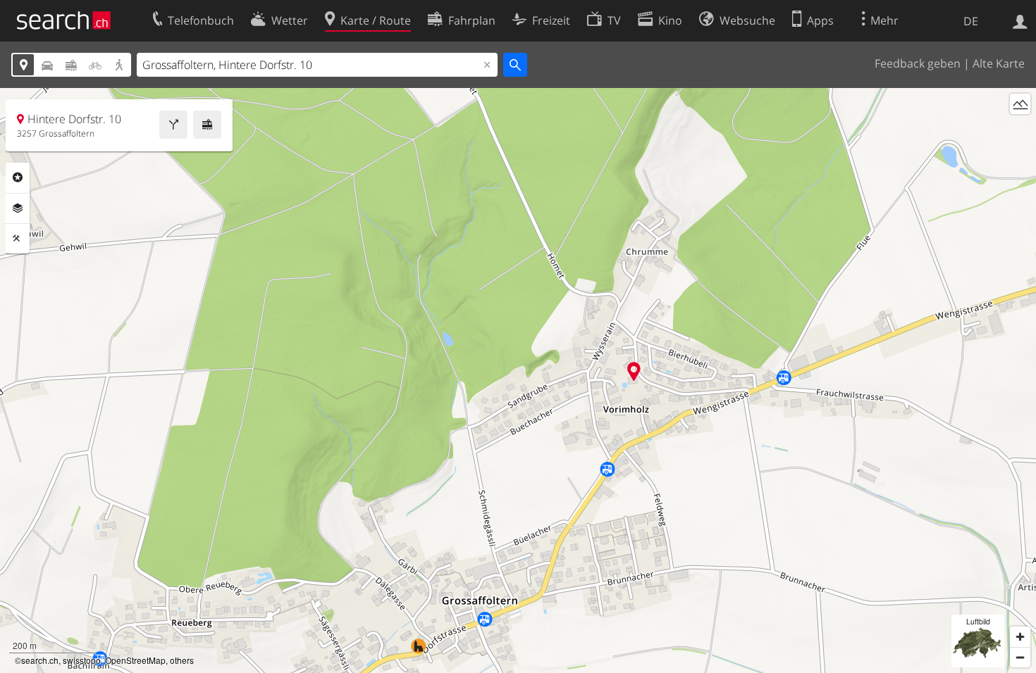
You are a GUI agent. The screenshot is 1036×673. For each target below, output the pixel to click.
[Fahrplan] (207, 125)
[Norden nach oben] (1020, 130)
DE (970, 21)
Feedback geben (918, 63)
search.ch (39, 660)
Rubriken (18, 177)
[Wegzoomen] (1020, 657)
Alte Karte (999, 63)
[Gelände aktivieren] (1020, 104)
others (182, 660)
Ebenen (18, 208)
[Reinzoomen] (1020, 637)
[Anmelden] (1020, 20)
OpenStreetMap (135, 660)
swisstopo (82, 660)
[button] (634, 371)
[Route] (173, 125)
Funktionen (18, 238)
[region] (518, 380)
